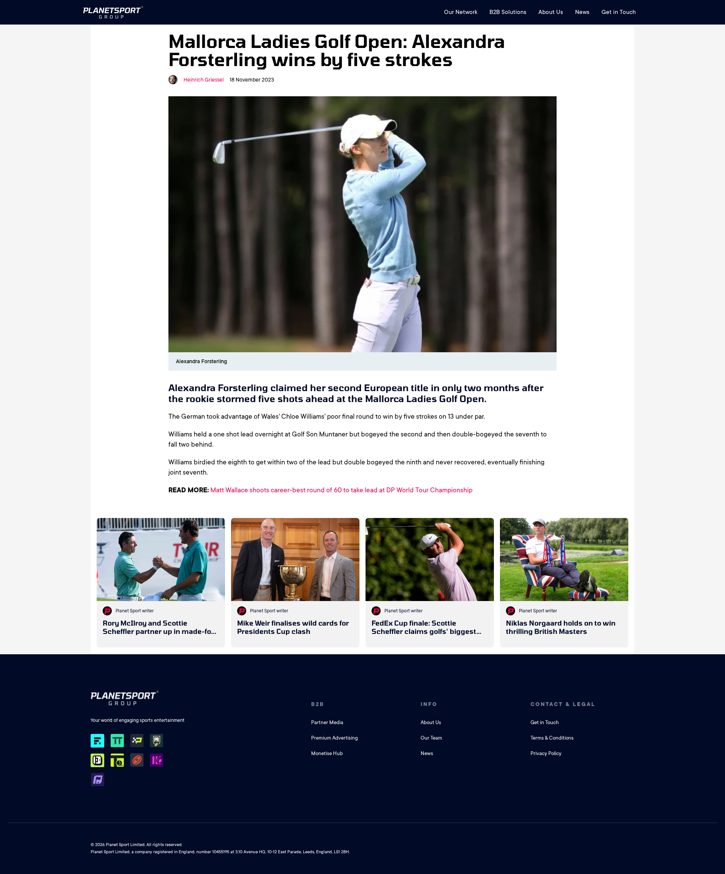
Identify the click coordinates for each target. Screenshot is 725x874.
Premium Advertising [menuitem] (334, 738)
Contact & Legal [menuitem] (563, 704)
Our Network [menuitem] (460, 12)
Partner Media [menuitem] (327, 722)
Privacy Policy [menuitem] (546, 753)
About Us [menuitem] (550, 12)
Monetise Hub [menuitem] (327, 753)
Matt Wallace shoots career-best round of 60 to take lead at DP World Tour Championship (341, 490)
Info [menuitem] (429, 704)
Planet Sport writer (135, 610)
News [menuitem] (582, 12)
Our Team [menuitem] (431, 738)
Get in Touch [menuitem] (619, 12)
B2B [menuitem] (317, 704)
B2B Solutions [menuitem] (507, 12)
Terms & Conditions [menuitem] (552, 738)
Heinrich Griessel (204, 80)
